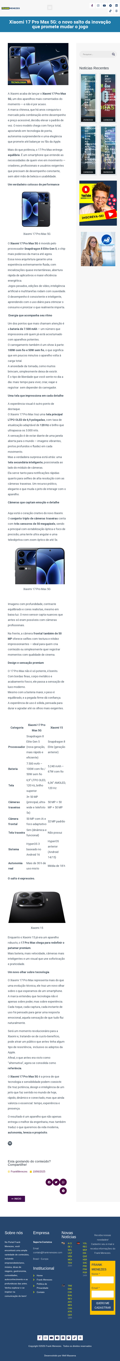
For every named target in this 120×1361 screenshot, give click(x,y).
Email (96, 1288)
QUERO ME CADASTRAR (103, 1305)
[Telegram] (110, 5)
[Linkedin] (116, 5)
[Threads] (116, 11)
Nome (96, 1274)
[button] (49, 7)
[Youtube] (104, 5)
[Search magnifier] (113, 54)
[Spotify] (68, 1337)
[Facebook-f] (92, 5)
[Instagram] (98, 5)
